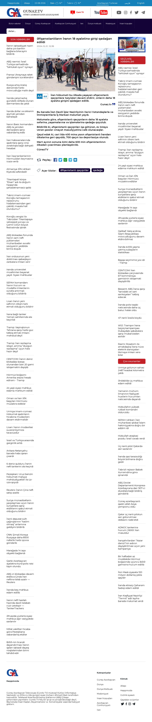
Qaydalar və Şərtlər (129, 700)
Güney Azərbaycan (42, 23)
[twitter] (136, 12)
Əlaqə (27, 3)
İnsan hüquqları (126, 23)
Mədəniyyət (110, 23)
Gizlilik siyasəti (127, 695)
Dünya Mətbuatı (105, 689)
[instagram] (126, 12)
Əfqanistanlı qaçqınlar (74, 170)
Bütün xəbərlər (15, 23)
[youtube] (101, 12)
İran (81, 23)
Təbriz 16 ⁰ (74, 3)
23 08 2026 (40, 3)
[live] (77, 12)
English (141, 3)
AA (40, 96)
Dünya (28, 23)
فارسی (127, 3)
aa (45, 96)
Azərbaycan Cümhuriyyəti (65, 23)
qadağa (98, 170)
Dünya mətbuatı (94, 23)
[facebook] (131, 12)
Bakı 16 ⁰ (56, 3)
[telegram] (143, 12)
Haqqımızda (13, 3)
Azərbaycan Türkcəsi (107, 3)
